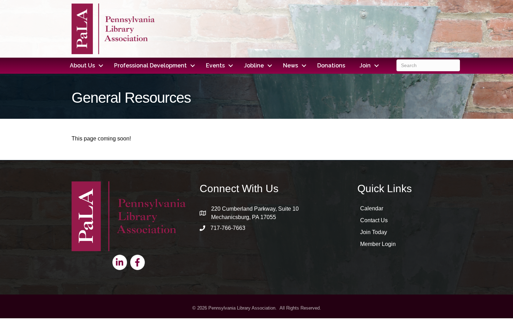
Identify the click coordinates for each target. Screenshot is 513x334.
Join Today (373, 232)
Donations (331, 65)
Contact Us (374, 220)
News (290, 65)
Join (365, 65)
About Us (82, 65)
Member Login (378, 244)
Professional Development (150, 65)
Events (215, 65)
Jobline (254, 65)
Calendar (371, 208)
